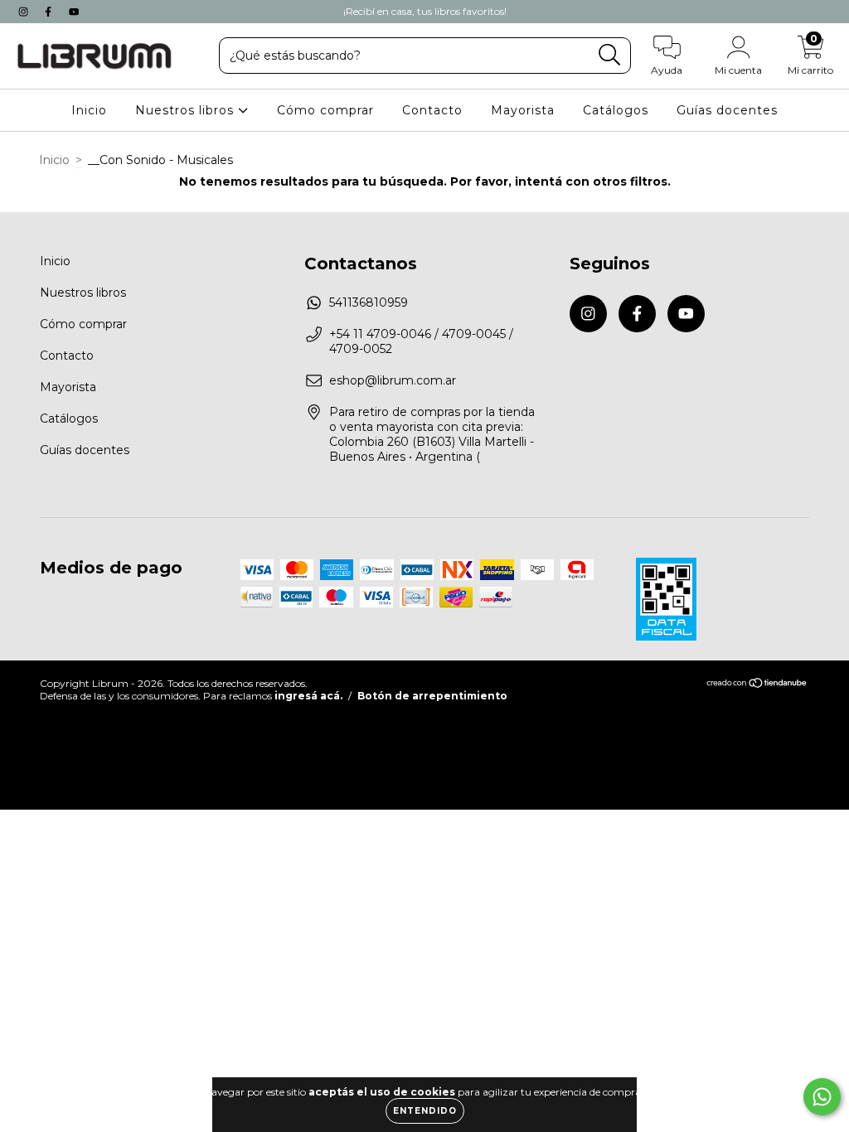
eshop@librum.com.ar (392, 380)
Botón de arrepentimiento (432, 695)
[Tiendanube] (757, 685)
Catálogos (615, 110)
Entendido (425, 1110)
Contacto (432, 110)
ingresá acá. (308, 695)
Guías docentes (727, 110)
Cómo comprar (325, 110)
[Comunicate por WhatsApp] (822, 1096)
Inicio (89, 110)
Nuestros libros (186, 110)
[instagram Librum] (24, 11)
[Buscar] (609, 55)
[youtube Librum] (74, 11)
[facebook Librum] (49, 11)
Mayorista (523, 110)
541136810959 (368, 302)
